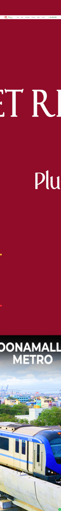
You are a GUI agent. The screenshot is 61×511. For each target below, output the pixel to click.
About (22, 17)
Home (18, 17)
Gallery (38, 17)
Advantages (27, 17)
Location (43, 17)
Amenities (33, 17)
